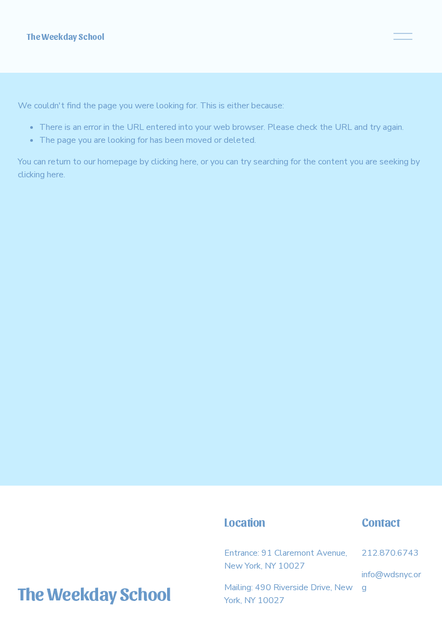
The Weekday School (65, 36)
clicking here (174, 162)
